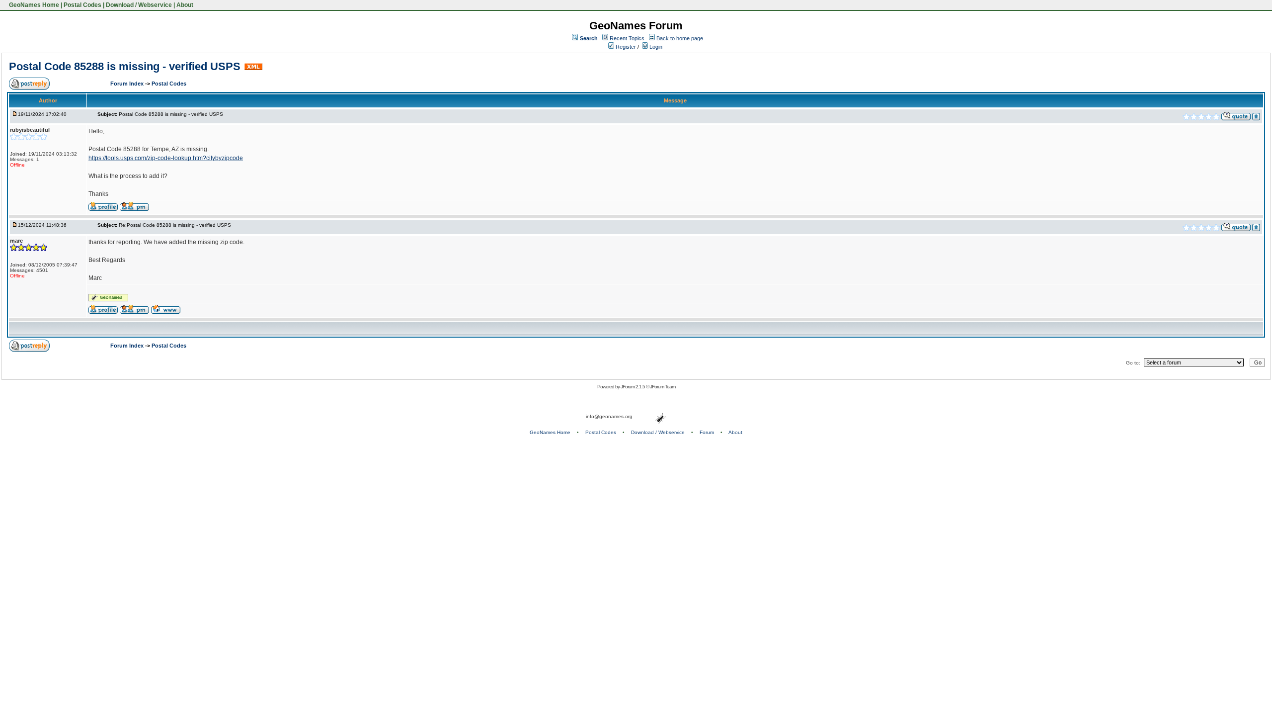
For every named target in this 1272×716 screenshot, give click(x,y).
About (184, 4)
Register (625, 47)
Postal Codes (82, 4)
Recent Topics (627, 38)
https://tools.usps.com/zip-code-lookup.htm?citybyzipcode (165, 158)
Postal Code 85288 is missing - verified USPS (124, 66)
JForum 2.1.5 (633, 386)
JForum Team (662, 386)
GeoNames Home (33, 4)
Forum (707, 432)
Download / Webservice (139, 4)
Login (655, 47)
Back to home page (679, 38)
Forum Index (127, 84)
